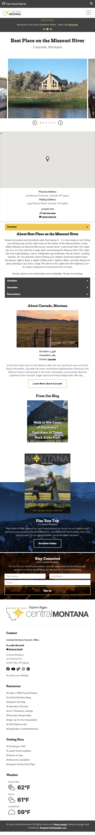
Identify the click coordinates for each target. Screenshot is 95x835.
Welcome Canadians (19, 760)
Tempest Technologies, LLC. (53, 828)
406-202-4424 (49, 213)
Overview (12, 227)
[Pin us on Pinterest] (28, 669)
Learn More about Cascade (47, 383)
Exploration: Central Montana (23, 729)
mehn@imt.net (49, 217)
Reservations (13, 294)
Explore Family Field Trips (21, 764)
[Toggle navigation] (88, 12)
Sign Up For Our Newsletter (22, 720)
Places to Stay (15, 755)
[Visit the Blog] (18, 669)
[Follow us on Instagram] (23, 669)
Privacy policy (60, 824)
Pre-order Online (47, 543)
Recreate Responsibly (19, 715)
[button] (35, 123)
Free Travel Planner (16, 4)
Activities (12, 281)
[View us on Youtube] (13, 669)
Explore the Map (16, 702)
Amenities (12, 287)
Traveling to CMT (17, 746)
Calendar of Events (18, 706)
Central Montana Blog (19, 697)
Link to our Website (18, 675)
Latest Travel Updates (19, 751)
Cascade (52, 359)
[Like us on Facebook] (8, 669)
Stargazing (81, 25)
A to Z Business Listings (20, 711)
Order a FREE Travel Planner (23, 693)
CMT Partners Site (17, 724)
